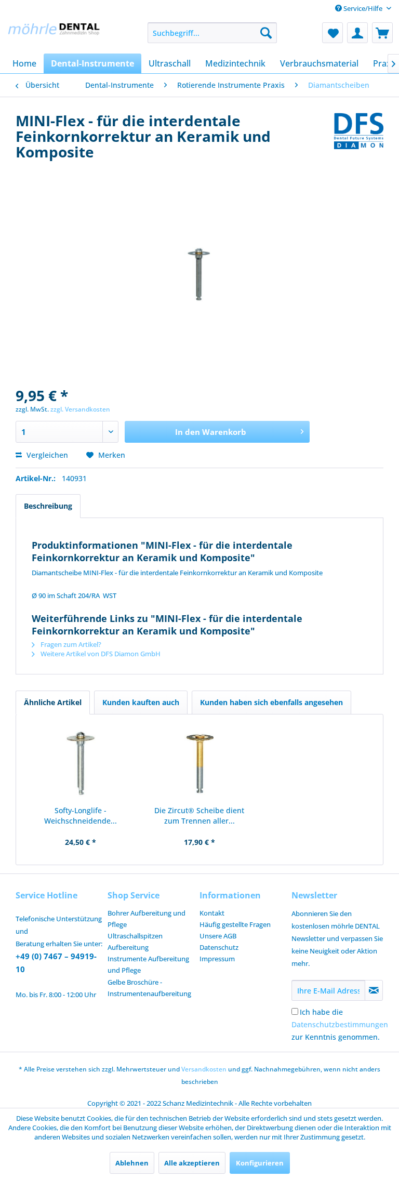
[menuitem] (212, 32)
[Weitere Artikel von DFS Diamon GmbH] (358, 131)
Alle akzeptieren (192, 1163)
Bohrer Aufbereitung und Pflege (146, 918)
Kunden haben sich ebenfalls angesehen (271, 702)
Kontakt (212, 913)
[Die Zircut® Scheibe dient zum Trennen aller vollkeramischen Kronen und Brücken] (199, 763)
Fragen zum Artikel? (70, 644)
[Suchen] (266, 32)
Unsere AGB (218, 935)
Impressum (217, 958)
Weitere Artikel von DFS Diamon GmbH (100, 653)
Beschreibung (48, 506)
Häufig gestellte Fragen (235, 924)
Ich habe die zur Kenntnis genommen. (339, 1024)
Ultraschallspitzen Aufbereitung (135, 941)
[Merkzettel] (332, 32)
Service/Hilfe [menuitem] (363, 8)
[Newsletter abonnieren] (374, 990)
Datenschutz (219, 947)
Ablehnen (132, 1163)
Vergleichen (46, 455)
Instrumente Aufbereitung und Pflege (148, 964)
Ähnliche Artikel (53, 702)
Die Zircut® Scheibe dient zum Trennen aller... (199, 815)
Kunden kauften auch (140, 702)
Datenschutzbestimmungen (339, 1024)
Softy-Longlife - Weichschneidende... (80, 815)
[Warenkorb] (382, 32)
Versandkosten (204, 1069)
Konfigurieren (260, 1163)
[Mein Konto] (357, 32)
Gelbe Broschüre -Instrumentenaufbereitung (149, 987)
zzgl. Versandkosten (80, 409)
